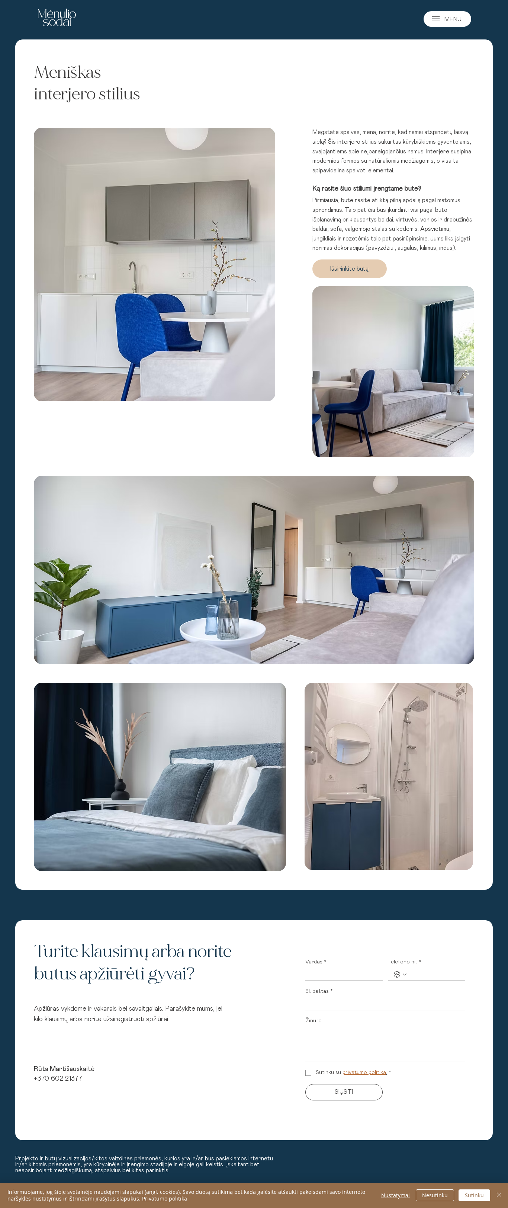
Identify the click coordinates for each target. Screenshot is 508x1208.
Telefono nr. (404, 962)
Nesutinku (435, 1195)
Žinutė (313, 1020)
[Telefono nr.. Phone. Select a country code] (400, 974)
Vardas (316, 962)
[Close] (499, 1195)
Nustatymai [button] (395, 1195)
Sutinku (474, 1195)
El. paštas (319, 991)
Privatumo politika (164, 1198)
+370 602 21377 (58, 1078)
